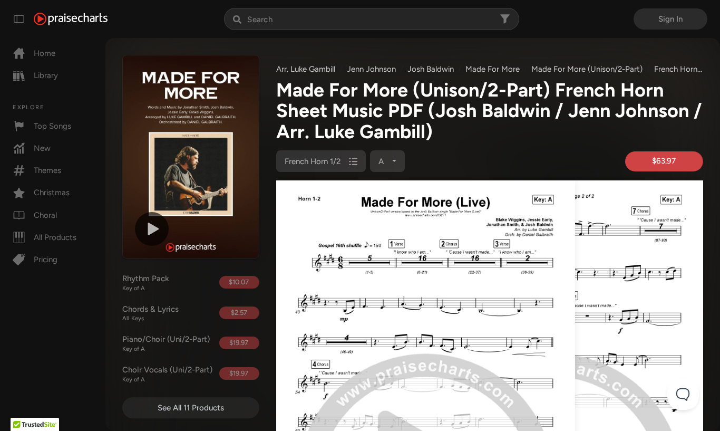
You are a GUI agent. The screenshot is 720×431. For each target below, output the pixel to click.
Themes (47, 170)
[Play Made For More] (152, 229)
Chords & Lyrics (150, 313)
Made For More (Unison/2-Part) (587, 69)
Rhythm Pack (145, 283)
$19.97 (238, 343)
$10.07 (239, 282)
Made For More (492, 69)
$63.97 (664, 161)
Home (44, 53)
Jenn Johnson (371, 69)
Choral (45, 215)
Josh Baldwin (430, 69)
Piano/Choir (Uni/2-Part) (166, 343)
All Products (55, 237)
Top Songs (52, 126)
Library (46, 75)
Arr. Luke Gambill (305, 69)
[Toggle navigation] (19, 19)
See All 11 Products (191, 408)
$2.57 (239, 313)
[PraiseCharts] (71, 19)
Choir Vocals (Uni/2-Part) (166, 374)
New (42, 148)
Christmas (52, 192)
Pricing (45, 259)
